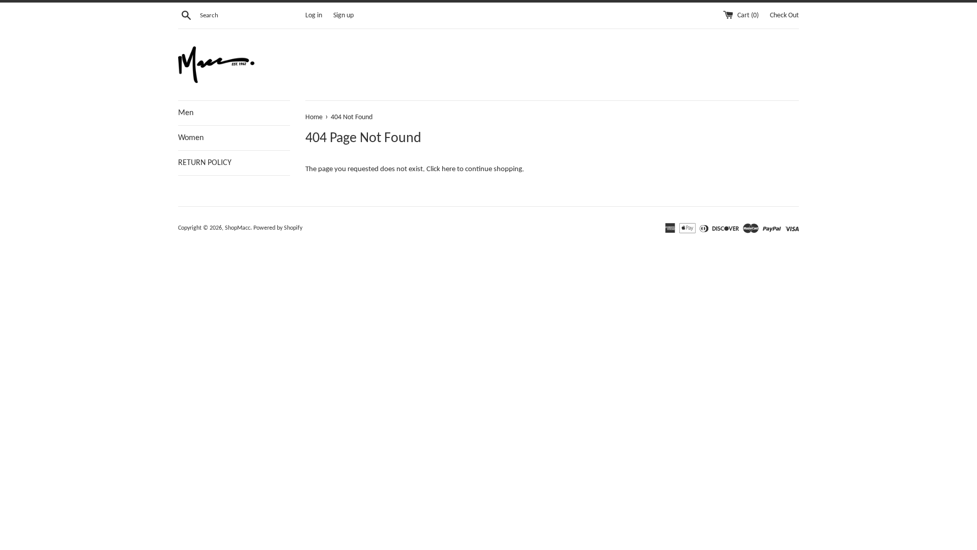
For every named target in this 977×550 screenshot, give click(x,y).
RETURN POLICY (205, 163)
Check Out (784, 15)
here (448, 169)
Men (185, 113)
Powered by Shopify (277, 228)
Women (191, 138)
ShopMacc (237, 228)
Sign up (343, 15)
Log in (313, 15)
